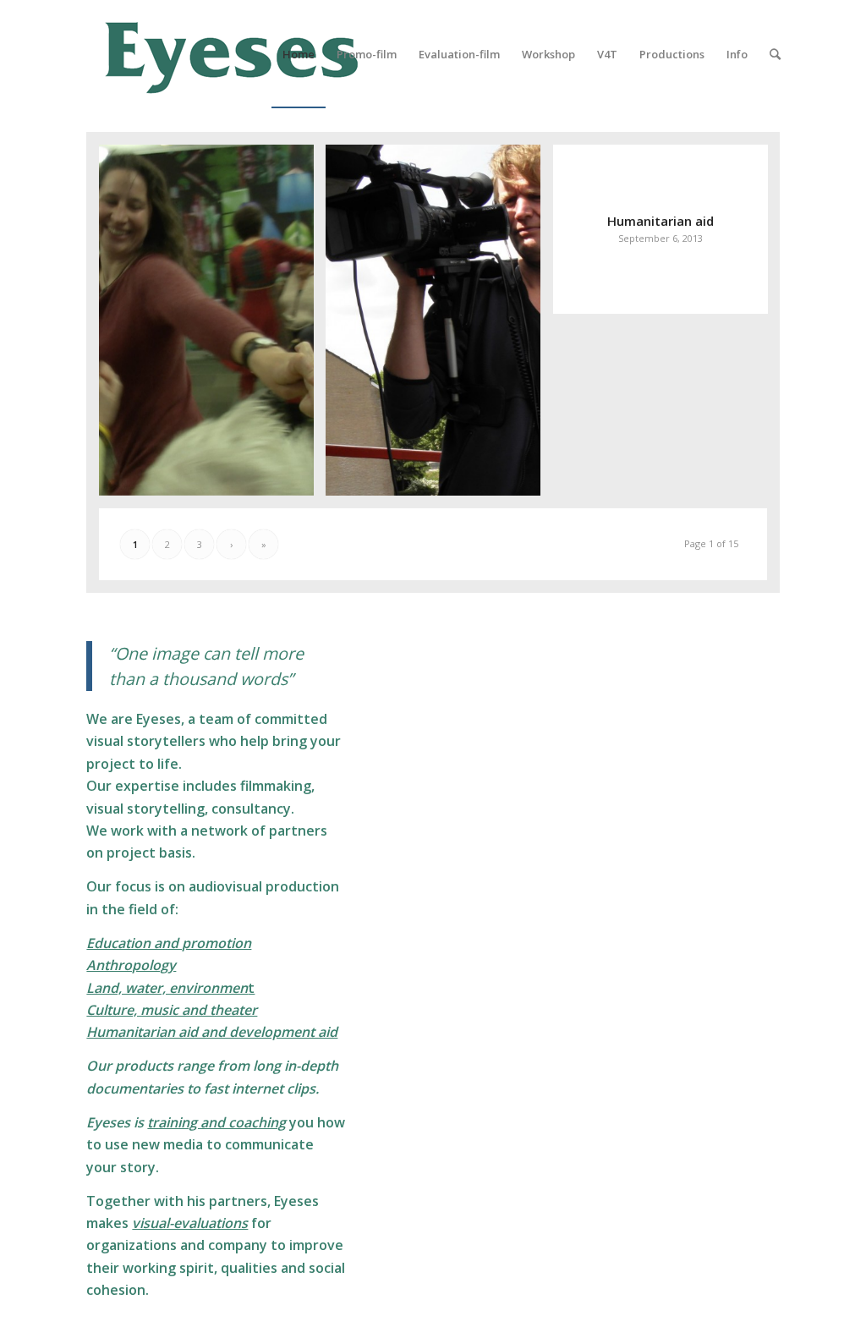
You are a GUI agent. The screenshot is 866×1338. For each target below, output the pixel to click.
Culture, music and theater (171, 1010)
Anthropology (131, 965)
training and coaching (216, 1122)
